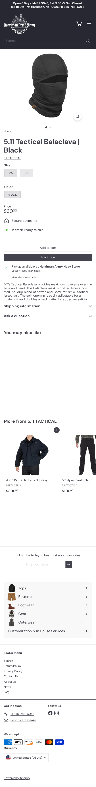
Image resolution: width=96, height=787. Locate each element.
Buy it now (48, 257)
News (7, 687)
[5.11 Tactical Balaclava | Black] (31, 374)
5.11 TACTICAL (42, 421)
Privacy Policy (13, 671)
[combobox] (48, 40)
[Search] (87, 40)
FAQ (6, 692)
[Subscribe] (68, 564)
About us (10, 682)
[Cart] (79, 23)
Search (8, 661)
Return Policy (12, 666)
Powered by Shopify (17, 778)
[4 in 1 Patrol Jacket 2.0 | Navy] (31, 462)
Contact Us (11, 676)
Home (7, 131)
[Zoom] (77, 116)
